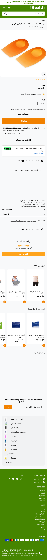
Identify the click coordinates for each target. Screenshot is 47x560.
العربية (43, 493)
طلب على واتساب (22, 140)
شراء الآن (23, 121)
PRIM (34, 265)
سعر (43, 85)
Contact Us (41, 524)
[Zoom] (44, 74)
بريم (41, 27)
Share (20, 161)
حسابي (43, 529)
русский (42, 495)
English (42, 490)
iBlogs (43, 511)
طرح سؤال (5, 214)
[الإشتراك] (8, 407)
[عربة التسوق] (8, 8)
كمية (43, 100)
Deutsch (42, 498)
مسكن (43, 20)
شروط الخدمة (41, 522)
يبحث (43, 509)
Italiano (42, 501)
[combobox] (23, 14)
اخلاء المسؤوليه (7, 209)
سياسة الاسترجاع (40, 516)
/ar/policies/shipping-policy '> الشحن (33, 109)
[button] (40, 80)
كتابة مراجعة (23, 254)
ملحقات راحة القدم (17, 221)
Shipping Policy (40, 514)
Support (42, 527)
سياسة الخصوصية (40, 519)
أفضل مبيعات (31, 221)
